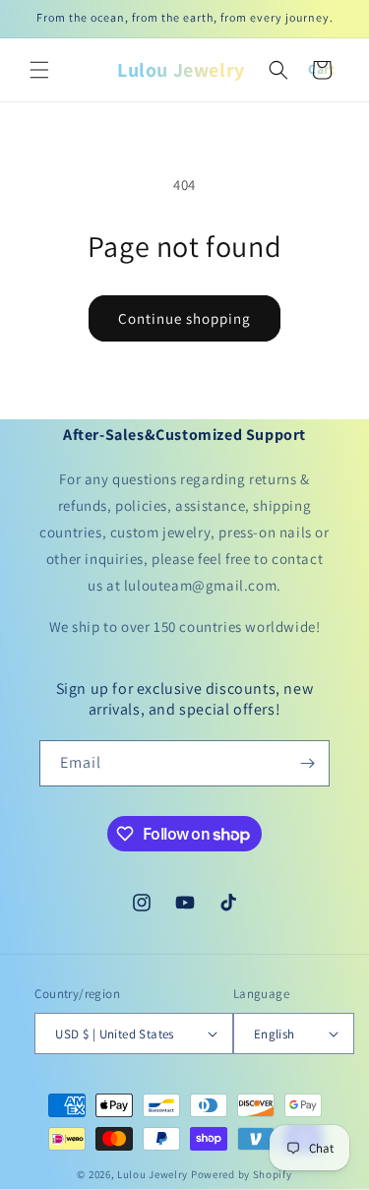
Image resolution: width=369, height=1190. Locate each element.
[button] (39, 70)
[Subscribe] (307, 763)
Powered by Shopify (241, 1174)
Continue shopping (184, 318)
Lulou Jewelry (152, 1174)
